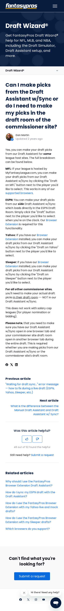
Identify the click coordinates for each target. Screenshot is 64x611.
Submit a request (42, 455)
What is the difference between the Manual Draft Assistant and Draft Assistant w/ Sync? (35, 410)
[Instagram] (36, 600)
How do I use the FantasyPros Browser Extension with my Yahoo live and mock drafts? (31, 507)
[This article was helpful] (27, 439)
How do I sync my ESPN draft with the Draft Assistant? (30, 494)
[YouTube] (43, 600)
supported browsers (19, 193)
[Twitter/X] (28, 600)
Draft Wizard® (14, 70)
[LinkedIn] (16, 365)
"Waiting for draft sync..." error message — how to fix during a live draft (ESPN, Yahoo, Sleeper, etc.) (32, 388)
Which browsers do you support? (27, 529)
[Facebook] (6, 365)
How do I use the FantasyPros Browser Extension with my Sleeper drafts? (30, 520)
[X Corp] (11, 365)
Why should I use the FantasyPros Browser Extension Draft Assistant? (28, 483)
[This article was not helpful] (37, 439)
